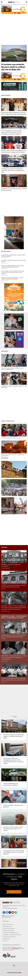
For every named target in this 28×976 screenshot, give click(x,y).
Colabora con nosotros (9, 936)
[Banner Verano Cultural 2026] (14, 310)
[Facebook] (4, 912)
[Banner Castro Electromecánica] (14, 89)
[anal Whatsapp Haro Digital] (14, 329)
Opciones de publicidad (9, 928)
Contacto (5, 940)
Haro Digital (18, 972)
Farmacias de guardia (8, 930)
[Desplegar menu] (26, 2)
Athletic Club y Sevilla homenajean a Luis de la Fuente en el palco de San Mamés (12, 278)
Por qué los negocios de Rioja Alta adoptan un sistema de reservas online (13, 736)
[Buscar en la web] (1, 2)
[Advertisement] (14, 29)
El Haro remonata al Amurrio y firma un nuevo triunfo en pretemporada (12, 369)
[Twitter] (7, 912)
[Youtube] (12, 912)
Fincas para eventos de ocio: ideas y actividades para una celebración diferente (13, 852)
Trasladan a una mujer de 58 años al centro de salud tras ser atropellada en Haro (12, 170)
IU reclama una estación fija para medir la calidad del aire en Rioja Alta (13, 67)
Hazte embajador (7, 926)
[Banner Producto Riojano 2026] (14, 248)
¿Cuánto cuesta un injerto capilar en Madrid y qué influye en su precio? (13, 828)
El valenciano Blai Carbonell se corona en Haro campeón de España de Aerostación (12, 266)
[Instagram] (9, 912)
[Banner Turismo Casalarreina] (14, 13)
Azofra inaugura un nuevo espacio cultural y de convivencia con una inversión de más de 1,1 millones (11, 132)
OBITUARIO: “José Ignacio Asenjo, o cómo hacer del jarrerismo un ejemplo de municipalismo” (13, 657)
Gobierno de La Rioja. (8, 949)
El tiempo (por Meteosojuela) (10, 932)
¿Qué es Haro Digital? (8, 924)
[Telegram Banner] (14, 347)
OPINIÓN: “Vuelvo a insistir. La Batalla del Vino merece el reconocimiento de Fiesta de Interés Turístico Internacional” (13, 607)
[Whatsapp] (15, 912)
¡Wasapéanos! (6, 938)
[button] (14, 965)
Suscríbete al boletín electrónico (12, 934)
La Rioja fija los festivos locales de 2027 (10, 438)
